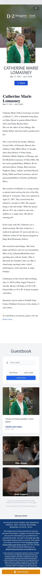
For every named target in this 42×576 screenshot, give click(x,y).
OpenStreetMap (23, 506)
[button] (21, 401)
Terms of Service (27, 502)
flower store (7, 319)
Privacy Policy (15, 502)
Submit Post (21, 378)
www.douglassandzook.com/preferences (21, 549)
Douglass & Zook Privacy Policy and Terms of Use (20, 543)
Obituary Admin (21, 516)
